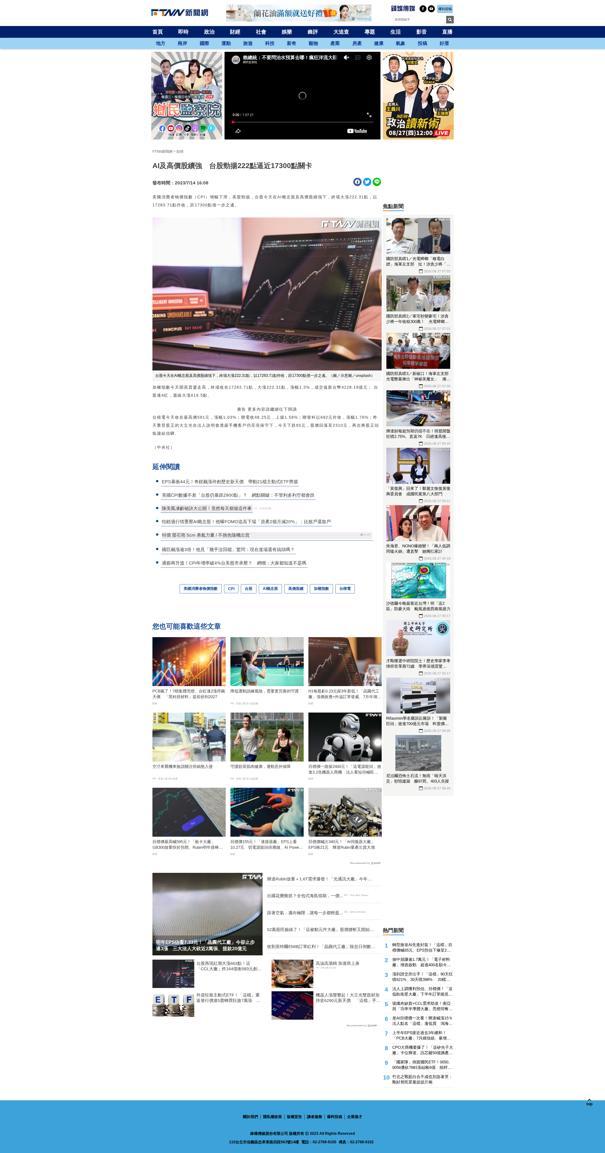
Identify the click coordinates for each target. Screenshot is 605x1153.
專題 (370, 32)
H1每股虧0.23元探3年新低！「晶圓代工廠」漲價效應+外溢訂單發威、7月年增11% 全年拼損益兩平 (343, 694)
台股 (248, 589)
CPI (231, 589)
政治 (209, 32)
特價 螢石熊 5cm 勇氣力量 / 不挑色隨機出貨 (206, 535)
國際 (204, 43)
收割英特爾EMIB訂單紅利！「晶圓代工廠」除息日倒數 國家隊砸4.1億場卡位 (321, 946)
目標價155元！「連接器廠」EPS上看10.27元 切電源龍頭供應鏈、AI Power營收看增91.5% (265, 845)
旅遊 (248, 43)
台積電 (345, 589)
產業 (335, 43)
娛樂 (287, 32)
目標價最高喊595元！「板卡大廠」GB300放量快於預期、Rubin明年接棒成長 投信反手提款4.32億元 (187, 845)
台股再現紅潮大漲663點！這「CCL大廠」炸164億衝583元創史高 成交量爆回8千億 (229, 966)
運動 (226, 43)
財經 (235, 32)
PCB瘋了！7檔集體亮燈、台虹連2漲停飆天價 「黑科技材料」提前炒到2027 (188, 694)
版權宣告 (294, 1117)
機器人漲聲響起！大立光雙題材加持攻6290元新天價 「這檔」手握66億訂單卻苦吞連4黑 (348, 998)
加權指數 (321, 589)
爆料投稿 (334, 1117)
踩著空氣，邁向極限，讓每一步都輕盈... (305, 912)
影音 (421, 32)
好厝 (444, 43)
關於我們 (250, 1117)
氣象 (400, 43)
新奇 (291, 43)
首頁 (157, 32)
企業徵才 (354, 1117)
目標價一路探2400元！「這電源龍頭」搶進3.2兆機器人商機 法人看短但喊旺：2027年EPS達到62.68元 (344, 769)
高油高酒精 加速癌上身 (337, 963)
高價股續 (295, 589)
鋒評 (313, 32)
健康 (379, 43)
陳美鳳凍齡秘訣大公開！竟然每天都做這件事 (207, 508)
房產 (357, 43)
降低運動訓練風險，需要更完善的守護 (264, 691)
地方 (160, 43)
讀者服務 (314, 1117)
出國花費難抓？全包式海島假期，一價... (305, 895)
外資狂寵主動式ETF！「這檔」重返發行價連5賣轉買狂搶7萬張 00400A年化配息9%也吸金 (228, 998)
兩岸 (182, 43)
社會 (261, 32)
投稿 (422, 43)
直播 (447, 32)
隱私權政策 (272, 1117)
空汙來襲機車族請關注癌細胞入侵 (182, 766)
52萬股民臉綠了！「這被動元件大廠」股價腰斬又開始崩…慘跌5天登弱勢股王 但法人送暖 (318, 929)
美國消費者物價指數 (201, 589)
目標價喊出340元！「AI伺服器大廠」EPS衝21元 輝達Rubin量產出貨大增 (341, 845)
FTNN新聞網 (162, 151)
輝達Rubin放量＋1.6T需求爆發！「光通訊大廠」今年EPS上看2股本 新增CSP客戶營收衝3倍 (317, 879)
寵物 (313, 43)
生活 (395, 32)
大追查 (341, 32)
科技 (270, 43)
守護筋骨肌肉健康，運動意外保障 (260, 766)
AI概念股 (270, 589)
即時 (183, 32)
